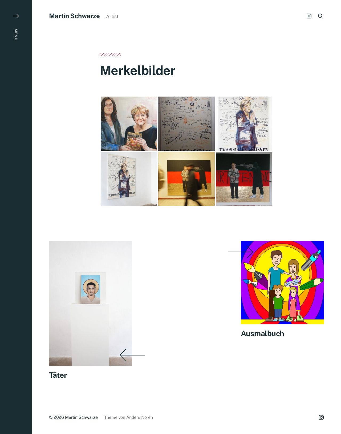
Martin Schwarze (74, 16)
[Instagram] (309, 16)
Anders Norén (139, 417)
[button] (16, 217)
